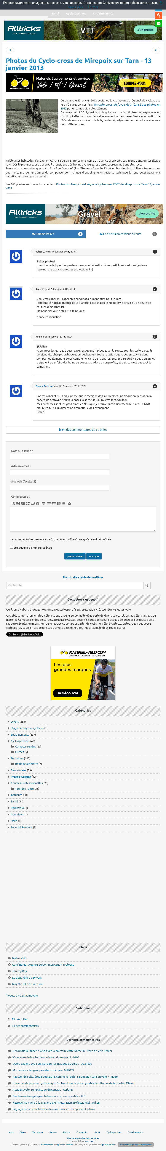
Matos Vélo (19, 958)
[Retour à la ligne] (43, 503)
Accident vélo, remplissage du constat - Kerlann (43, 1090)
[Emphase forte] (13, 503)
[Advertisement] (84, 145)
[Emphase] (18, 503)
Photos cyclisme (21, 777)
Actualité (16, 795)
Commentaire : (20, 496)
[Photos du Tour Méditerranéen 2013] (156, 50)
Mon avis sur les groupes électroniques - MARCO (43, 1070)
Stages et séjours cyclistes (27, 728)
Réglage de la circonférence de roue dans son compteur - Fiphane (54, 1109)
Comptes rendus (25, 746)
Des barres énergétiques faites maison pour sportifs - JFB (49, 1096)
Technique (17, 758)
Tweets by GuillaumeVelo (22, 995)
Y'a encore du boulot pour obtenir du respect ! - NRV (46, 1057)
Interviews (17, 814)
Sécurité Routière (21, 827)
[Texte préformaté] (59, 503)
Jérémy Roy (19, 971)
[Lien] (69, 503)
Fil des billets (20, 1019)
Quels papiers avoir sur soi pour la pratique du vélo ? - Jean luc (52, 1064)
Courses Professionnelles (27, 783)
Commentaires (58, 234)
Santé (14, 801)
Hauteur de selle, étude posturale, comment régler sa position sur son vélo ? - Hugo (65, 1077)
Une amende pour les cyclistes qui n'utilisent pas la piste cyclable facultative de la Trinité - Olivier (73, 1083)
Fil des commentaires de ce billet (84, 430)
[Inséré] (23, 503)
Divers (15, 721)
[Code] (37, 503)
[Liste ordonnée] (54, 503)
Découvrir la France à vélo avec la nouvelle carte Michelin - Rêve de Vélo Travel (62, 1051)
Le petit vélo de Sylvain (27, 977)
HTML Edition (66, 1144)
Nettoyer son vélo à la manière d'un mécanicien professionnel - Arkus (56, 1102)
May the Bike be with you (27, 984)
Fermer (93, 7)
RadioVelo (17, 808)
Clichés (19, 752)
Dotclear (89, 1141)
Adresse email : (20, 466)
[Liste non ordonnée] (49, 503)
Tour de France (24, 789)
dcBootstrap (47, 1144)
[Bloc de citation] (64, 503)
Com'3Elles (109, 1144)
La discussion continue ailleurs (128, 234)
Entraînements (20, 734)
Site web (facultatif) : (24, 481)
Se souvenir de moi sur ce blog (33, 548)
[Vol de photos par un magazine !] (10, 50)
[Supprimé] (28, 503)
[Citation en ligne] (33, 503)
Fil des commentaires (25, 1026)
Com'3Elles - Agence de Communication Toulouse (43, 964)
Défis (14, 821)
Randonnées (18, 770)
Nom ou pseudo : (22, 451)
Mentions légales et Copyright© (136, 1144)
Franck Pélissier (45, 386)
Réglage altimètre (26, 764)
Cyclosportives (20, 741)
